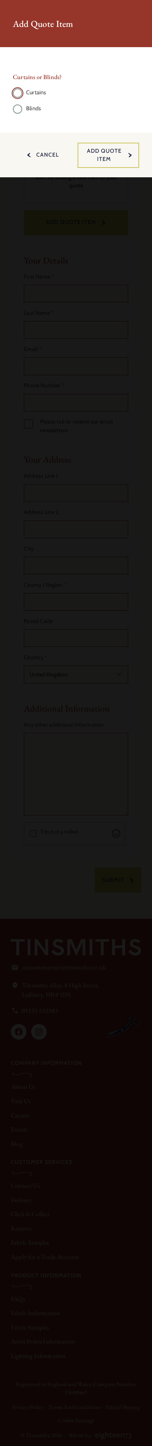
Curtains (36, 92)
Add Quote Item (104, 154)
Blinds (33, 108)
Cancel (47, 154)
